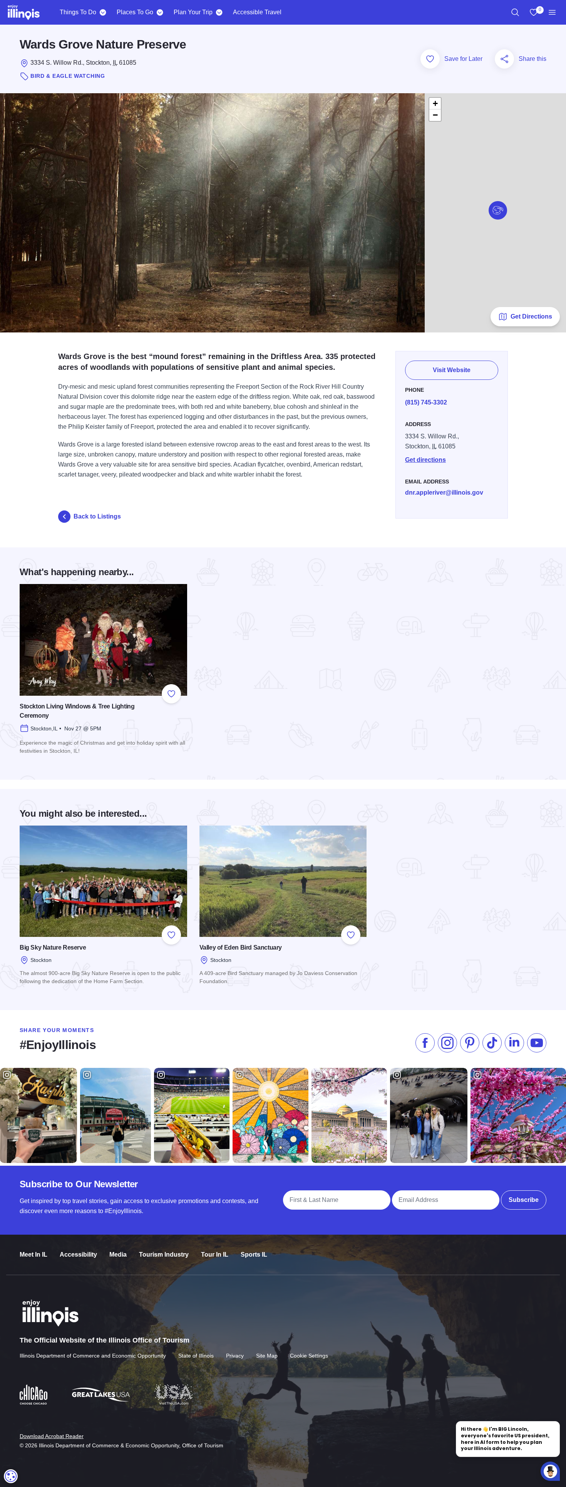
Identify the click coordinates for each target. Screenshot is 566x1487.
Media (118, 1254)
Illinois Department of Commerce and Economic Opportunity (93, 1356)
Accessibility (78, 1254)
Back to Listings (97, 516)
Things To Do (78, 12)
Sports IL (254, 1254)
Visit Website (452, 370)
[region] (515, 12)
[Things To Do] (102, 12)
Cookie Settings (309, 1356)
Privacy (235, 1356)
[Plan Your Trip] (219, 12)
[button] (498, 210)
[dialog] (11, 1476)
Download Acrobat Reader (52, 1436)
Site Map (267, 1356)
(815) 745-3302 (426, 402)
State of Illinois (196, 1356)
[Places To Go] (159, 12)
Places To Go (135, 12)
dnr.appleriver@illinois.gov (444, 492)
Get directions (425, 460)
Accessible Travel (257, 12)
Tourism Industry (164, 1254)
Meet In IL (33, 1254)
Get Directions (531, 316)
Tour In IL (214, 1254)
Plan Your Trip (193, 12)
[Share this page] (504, 59)
